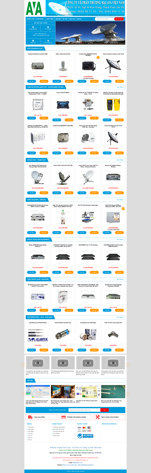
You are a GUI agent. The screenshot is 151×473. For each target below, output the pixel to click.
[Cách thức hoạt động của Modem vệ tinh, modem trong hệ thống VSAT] (113, 391)
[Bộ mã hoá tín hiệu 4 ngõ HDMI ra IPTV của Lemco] (38, 296)
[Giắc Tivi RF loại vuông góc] (113, 334)
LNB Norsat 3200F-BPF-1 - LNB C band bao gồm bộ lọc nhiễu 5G (38, 126)
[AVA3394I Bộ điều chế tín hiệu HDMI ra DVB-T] (113, 257)
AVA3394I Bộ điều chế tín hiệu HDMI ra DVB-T (113, 245)
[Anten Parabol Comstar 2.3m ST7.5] (113, 137)
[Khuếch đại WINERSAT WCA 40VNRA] (88, 66)
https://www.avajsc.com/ (70, 465)
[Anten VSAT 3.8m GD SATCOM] (63, 177)
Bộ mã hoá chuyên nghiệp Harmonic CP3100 (113, 285)
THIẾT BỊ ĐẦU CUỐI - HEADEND (38, 279)
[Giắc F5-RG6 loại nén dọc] (63, 334)
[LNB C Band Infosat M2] (63, 66)
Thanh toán (56, 435)
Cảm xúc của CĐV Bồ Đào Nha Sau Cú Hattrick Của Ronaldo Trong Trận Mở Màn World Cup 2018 (62, 372)
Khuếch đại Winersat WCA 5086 (37, 54)
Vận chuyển (56, 433)
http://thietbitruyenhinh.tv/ (86, 465)
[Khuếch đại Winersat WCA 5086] (38, 66)
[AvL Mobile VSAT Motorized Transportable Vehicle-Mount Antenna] (38, 177)
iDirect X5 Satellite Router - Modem (113, 166)
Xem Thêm (120, 87)
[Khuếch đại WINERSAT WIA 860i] (63, 137)
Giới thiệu (50, 19)
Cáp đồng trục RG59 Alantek (38, 322)
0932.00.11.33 (42, 33)
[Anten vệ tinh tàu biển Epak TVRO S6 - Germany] (88, 137)
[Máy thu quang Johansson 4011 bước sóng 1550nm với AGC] (63, 217)
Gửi (105, 410)
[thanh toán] (84, 429)
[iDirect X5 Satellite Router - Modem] (113, 177)
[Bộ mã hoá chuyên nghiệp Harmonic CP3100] (113, 296)
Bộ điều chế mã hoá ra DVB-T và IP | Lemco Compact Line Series (62, 285)
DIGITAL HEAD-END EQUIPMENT (38, 239)
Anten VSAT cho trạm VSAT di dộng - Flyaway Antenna (88, 166)
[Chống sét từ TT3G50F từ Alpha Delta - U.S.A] (88, 104)
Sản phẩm (40, 19)
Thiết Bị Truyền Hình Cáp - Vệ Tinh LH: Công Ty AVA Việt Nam (75, 448)
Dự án (79, 19)
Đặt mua (44, 81)
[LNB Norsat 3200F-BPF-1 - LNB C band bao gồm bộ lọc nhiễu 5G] (38, 137)
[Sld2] (90, 33)
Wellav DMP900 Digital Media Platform (38, 245)
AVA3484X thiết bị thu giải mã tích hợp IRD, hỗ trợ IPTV (62, 245)
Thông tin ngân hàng (59, 427)
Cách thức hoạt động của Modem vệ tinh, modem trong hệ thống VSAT (112, 401)
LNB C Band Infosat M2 (63, 54)
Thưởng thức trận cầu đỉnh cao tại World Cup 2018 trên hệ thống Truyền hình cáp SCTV (87, 372)
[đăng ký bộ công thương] (85, 436)
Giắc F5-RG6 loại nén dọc (63, 322)
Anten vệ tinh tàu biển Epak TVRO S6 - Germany (88, 126)
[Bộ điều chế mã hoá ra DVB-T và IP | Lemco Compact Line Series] (63, 296)
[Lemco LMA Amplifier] (63, 104)
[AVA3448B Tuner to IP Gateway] (88, 257)
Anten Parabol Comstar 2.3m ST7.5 (113, 126)
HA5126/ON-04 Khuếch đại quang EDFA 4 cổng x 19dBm (37, 206)
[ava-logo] (36, 8)
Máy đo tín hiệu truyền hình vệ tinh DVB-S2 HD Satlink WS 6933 (113, 93)
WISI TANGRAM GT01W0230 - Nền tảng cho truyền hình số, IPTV (88, 285)
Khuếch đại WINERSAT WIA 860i (63, 125)
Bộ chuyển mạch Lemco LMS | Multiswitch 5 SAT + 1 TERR (37, 93)
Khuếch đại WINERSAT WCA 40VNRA (88, 54)
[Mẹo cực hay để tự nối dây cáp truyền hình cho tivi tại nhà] (88, 391)
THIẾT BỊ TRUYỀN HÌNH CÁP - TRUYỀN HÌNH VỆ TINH (45, 87)
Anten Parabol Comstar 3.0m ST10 (113, 54)
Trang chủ (31, 19)
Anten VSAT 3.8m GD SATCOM (62, 165)
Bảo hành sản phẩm (58, 429)
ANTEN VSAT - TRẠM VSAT (36, 160)
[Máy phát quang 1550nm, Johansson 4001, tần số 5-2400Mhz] (113, 217)
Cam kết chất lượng (58, 431)
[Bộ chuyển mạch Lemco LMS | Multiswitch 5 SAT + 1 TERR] (38, 104)
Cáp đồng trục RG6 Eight (88, 322)
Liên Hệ (58, 19)
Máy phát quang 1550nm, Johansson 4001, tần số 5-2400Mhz (113, 207)
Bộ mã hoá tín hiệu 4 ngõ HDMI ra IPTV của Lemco (38, 285)
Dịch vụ (72, 19)
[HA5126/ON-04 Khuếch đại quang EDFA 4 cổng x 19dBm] (38, 217)
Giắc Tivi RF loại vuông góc (113, 322)
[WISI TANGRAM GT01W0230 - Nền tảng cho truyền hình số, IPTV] (88, 296)
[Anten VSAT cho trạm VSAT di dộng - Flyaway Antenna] (88, 177)
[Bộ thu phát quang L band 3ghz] (88, 217)
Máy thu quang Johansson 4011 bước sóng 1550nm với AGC (63, 206)
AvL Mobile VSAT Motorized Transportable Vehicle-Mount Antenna (37, 167)
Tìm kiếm (119, 19)
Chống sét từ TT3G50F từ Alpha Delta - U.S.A (88, 93)
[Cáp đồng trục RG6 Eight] (88, 334)
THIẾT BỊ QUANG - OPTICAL (36, 199)
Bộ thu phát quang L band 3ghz (88, 205)
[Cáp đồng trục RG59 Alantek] (38, 334)
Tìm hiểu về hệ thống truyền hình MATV (61, 401)
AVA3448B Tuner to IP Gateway (88, 245)
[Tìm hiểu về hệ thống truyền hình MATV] (63, 391)
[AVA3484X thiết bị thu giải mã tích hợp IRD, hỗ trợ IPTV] (63, 257)
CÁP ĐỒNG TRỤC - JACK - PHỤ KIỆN (39, 317)
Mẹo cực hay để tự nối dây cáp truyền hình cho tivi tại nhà (86, 401)
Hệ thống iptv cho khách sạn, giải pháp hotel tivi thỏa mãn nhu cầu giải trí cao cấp (38, 402)
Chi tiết (31, 81)
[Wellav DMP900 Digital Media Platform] (38, 257)
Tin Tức (65, 19)
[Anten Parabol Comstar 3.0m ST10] (113, 66)
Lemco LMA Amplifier (62, 92)
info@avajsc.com (43, 35)
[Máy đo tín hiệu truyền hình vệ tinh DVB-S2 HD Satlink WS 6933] (113, 104)
